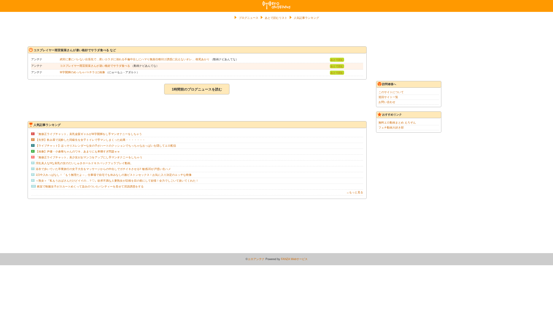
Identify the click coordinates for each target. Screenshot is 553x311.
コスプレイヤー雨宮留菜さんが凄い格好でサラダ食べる (95, 65)
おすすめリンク (392, 114)
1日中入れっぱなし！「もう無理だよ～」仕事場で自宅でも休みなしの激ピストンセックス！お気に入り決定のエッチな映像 (114, 174)
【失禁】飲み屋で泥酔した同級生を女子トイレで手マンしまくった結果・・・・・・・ (90, 139)
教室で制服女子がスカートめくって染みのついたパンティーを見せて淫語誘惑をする (90, 186)
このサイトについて (391, 92)
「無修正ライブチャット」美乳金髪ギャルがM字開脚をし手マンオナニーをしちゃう (89, 134)
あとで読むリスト (276, 17)
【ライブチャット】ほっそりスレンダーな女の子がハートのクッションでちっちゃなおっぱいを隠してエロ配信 (106, 145)
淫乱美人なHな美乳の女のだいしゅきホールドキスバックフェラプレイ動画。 (84, 163)
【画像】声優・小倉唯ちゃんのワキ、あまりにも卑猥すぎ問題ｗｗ (78, 151)
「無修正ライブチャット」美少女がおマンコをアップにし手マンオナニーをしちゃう (89, 157)
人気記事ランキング (306, 17)
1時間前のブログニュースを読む (197, 89)
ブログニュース (248, 17)
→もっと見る (354, 192)
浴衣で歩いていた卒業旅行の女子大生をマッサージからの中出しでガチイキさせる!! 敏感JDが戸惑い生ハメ (103, 169)
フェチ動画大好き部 (391, 127)
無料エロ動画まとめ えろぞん (397, 122)
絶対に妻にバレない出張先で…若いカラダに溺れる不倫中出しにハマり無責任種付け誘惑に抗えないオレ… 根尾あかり (135, 59)
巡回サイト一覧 (388, 97)
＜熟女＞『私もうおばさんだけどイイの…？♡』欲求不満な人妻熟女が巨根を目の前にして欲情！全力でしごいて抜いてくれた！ (117, 180)
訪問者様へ (389, 84)
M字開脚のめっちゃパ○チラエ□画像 (82, 72)
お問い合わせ (386, 102)
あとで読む (337, 59)
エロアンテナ (276, 3)
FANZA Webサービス (294, 259)
